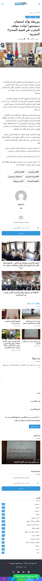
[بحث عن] (39, 4)
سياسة (33, 17)
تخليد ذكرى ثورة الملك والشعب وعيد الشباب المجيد (31, 322)
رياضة (37, 546)
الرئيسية (35, 12)
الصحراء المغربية (31, 176)
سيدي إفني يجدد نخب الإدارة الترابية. (26, 462)
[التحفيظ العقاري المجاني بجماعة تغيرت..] (11, 314)
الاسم (38, 393)
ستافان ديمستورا (14, 176)
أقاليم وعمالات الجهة (32, 521)
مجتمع (37, 504)
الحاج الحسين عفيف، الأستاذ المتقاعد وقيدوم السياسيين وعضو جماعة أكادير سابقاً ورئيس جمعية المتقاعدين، (11, 344)
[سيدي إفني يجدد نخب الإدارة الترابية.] (31, 334)
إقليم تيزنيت (35, 535)
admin (21, 204)
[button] (26, 576)
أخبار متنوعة (35, 518)
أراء (38, 553)
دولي (37, 17)
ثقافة (37, 514)
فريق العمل (19, 567)
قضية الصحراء (32, 181)
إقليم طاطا (35, 528)
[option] (21, 452)
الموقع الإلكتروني (35, 409)
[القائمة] (3, 4)
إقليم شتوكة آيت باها (32, 542)
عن (25, 567)
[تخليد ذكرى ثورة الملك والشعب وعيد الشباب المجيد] (31, 314)
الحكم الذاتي (18, 172)
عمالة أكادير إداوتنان (32, 525)
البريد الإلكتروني (35, 401)
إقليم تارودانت (34, 539)
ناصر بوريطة (17, 181)
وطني (30, 12)
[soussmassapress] (21, 3)
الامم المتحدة (32, 172)
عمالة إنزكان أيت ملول (32, 532)
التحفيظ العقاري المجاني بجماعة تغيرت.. (12, 322)
